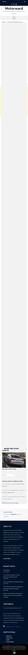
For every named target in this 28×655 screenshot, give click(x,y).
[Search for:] (7, 2)
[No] (26, 649)
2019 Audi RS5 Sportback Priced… (11, 469)
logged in (13, 514)
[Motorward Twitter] (14, 4)
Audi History (6, 570)
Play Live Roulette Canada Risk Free (13, 582)
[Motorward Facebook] (12, 4)
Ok (14, 652)
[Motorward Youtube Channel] (16, 4)
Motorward (14, 8)
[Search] (24, 2)
